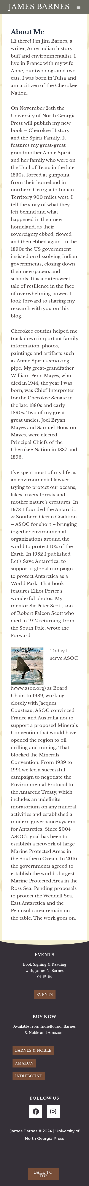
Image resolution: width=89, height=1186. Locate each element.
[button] (78, 7)
